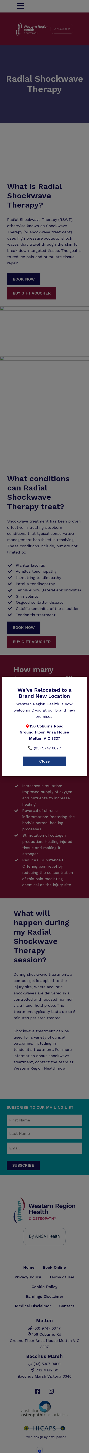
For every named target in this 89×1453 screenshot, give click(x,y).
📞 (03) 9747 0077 (44, 748)
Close (44, 761)
